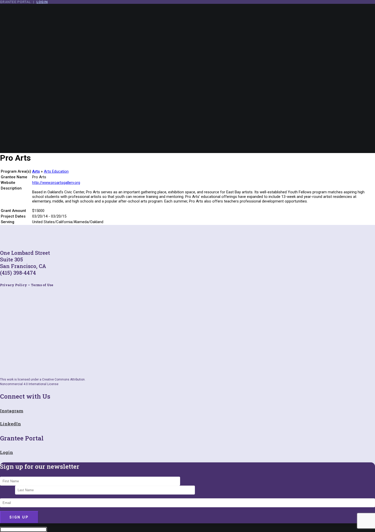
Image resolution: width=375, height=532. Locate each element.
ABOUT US (25, 49)
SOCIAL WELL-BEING (39, 102)
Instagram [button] (11, 411)
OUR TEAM (25, 59)
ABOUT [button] (17, 41)
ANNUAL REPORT (32, 115)
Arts (36, 171)
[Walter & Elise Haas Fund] (187, 19)
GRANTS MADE (30, 111)
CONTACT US (23, 128)
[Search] (20, 145)
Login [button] (6, 452)
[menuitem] (192, 59)
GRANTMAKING (30, 89)
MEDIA (21, 72)
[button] (18, 137)
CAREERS (24, 63)
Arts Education (56, 171)
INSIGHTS (20, 124)
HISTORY (23, 54)
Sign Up (19, 517)
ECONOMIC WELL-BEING (43, 98)
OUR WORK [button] (21, 81)
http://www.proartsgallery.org (56, 182)
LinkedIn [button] (10, 424)
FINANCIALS (27, 68)
